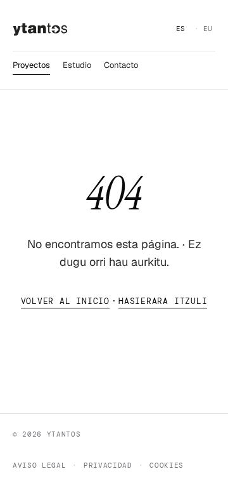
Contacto (121, 65)
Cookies (166, 465)
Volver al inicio (65, 301)
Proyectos (31, 65)
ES (181, 28)
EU (208, 28)
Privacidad (108, 465)
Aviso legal (39, 465)
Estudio (77, 65)
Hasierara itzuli (162, 301)
